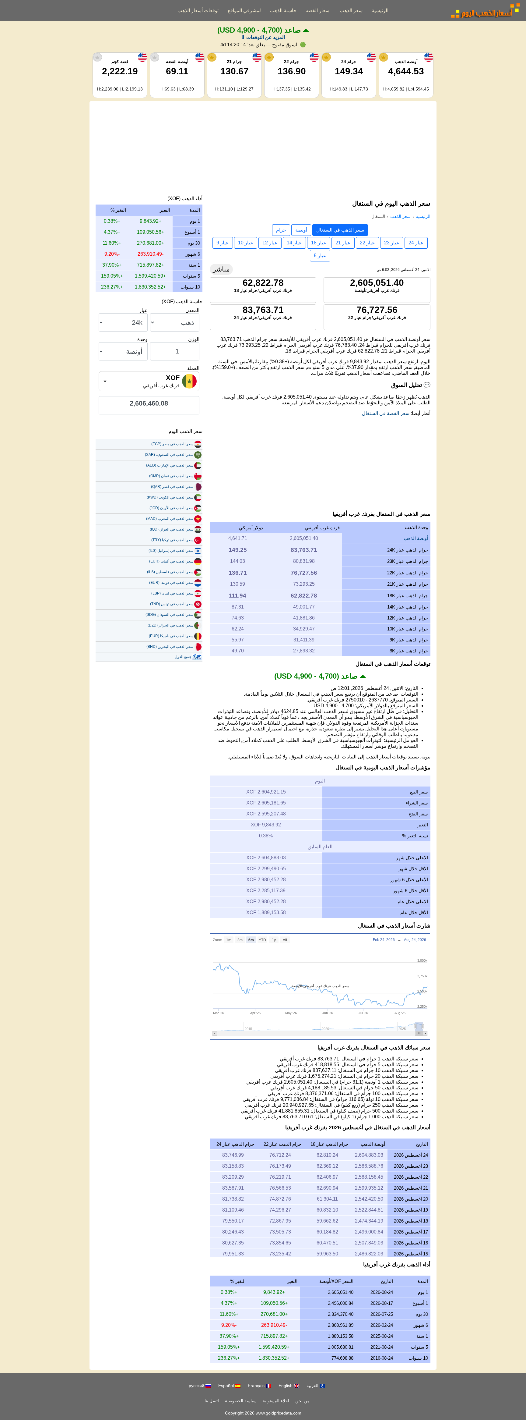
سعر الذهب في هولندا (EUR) (171, 582)
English (286, 1385)
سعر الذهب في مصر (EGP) (172, 444)
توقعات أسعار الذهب (198, 10)
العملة (193, 368)
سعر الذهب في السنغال (340, 230)
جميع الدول (183, 657)
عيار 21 (343, 242)
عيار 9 (222, 242)
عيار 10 (245, 242)
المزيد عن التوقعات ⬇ (263, 37)
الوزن (193, 339)
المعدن (192, 310)
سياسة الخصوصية (241, 1400)
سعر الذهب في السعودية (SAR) (169, 455)
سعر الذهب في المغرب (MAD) (169, 519)
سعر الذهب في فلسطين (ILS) (170, 572)
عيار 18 (318, 242)
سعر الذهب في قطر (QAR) (172, 487)
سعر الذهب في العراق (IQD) (171, 529)
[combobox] (149, 381)
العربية (313, 1385)
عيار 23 (391, 242)
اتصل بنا (212, 1400)
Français (257, 1385)
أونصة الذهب (416, 538)
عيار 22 (367, 242)
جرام (281, 230)
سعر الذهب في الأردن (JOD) (171, 508)
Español (226, 1385)
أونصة (301, 230)
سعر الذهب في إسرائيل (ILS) (171, 550)
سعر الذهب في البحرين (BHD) (169, 646)
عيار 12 (270, 242)
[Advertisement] (263, 150)
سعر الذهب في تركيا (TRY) (172, 540)
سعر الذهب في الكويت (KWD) (170, 497)
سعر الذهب (351, 10)
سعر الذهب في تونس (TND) (171, 604)
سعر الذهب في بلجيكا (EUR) (171, 636)
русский (197, 1385)
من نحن (302, 1400)
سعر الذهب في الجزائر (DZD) (170, 625)
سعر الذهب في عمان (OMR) (171, 476)
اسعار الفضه (318, 10)
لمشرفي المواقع (244, 10)
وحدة (142, 339)
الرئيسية (380, 10)
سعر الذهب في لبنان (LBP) (172, 593)
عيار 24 (416, 242)
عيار (143, 310)
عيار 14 (294, 242)
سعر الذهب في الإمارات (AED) (169, 465)
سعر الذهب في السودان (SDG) (169, 614)
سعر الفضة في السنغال (385, 413)
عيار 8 (320, 255)
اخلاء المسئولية (276, 1400)
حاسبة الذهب (283, 10)
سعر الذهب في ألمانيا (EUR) (171, 561)
